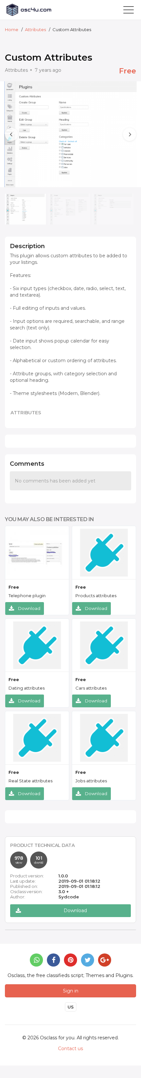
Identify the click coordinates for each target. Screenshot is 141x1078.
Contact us (70, 1048)
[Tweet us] (87, 960)
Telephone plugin (27, 595)
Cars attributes (91, 688)
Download (29, 608)
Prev (5, 111)
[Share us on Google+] (104, 960)
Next (120, 111)
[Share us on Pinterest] (70, 960)
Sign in (70, 991)
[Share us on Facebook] (53, 960)
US (71, 1006)
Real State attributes (30, 780)
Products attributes (95, 595)
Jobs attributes (91, 780)
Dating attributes (27, 688)
